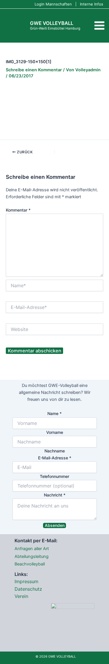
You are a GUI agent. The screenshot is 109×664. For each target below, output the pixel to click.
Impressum (26, 581)
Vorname (54, 432)
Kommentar (18, 210)
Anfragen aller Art (32, 548)
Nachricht (54, 494)
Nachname (54, 450)
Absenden (55, 525)
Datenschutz (28, 589)
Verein (21, 596)
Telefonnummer (54, 476)
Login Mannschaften (53, 4)
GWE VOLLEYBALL (51, 23)
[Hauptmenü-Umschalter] (99, 26)
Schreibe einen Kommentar (34, 69)
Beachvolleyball (30, 564)
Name (54, 413)
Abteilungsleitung (32, 556)
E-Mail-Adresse (54, 457)
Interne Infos (91, 4)
